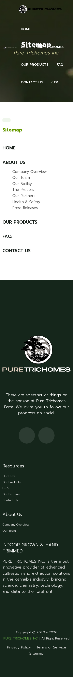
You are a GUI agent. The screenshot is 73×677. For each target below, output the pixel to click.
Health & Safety (26, 202)
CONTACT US (32, 82)
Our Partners (23, 196)
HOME (26, 29)
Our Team (21, 177)
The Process (23, 189)
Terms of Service (51, 647)
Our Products (11, 482)
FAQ (60, 64)
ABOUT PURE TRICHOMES (42, 46)
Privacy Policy (19, 647)
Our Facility (22, 184)
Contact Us (10, 500)
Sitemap (36, 653)
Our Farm (8, 476)
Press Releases (25, 208)
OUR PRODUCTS (34, 64)
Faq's (5, 488)
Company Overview (29, 171)
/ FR (54, 82)
